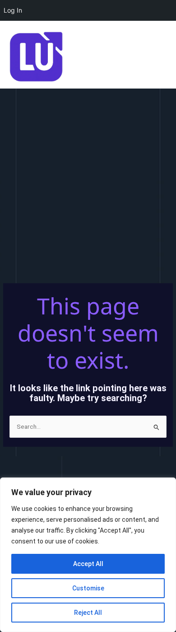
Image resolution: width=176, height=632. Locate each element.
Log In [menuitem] (13, 10)
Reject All (88, 612)
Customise (88, 588)
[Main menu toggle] (158, 56)
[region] (88, 555)
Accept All (88, 563)
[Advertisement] (88, 181)
